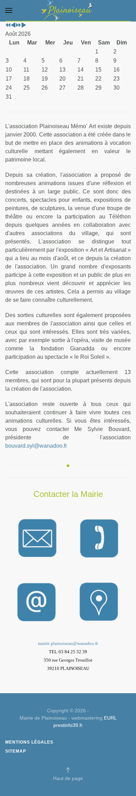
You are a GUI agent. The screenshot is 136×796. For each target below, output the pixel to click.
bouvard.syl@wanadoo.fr (36, 446)
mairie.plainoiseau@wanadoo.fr (68, 643)
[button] (8, 10)
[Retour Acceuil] (68, 10)
